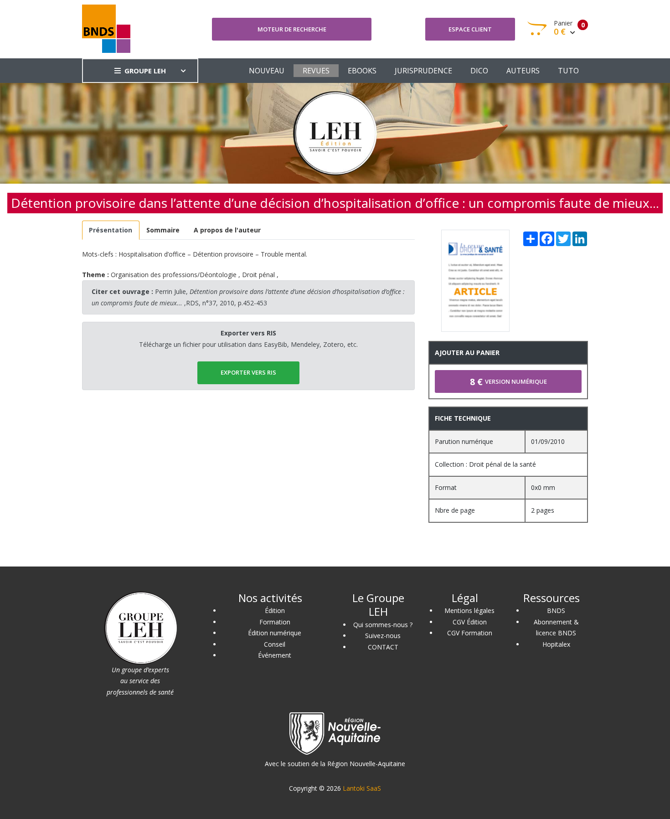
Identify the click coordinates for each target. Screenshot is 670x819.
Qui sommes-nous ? (382, 624)
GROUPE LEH (145, 70)
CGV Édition (470, 622)
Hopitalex (556, 644)
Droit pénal (258, 274)
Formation (274, 622)
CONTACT (383, 647)
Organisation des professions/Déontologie (174, 274)
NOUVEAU (266, 71)
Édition (275, 610)
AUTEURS (523, 71)
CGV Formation (469, 632)
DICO (479, 71)
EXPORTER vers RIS (248, 372)
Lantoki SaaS (362, 788)
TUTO (568, 71)
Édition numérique (274, 632)
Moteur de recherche (292, 29)
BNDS (556, 610)
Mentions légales (469, 610)
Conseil (274, 644)
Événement (274, 655)
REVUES (316, 71)
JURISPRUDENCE (423, 71)
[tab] (110, 230)
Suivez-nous (383, 635)
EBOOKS (362, 71)
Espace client (470, 29)
